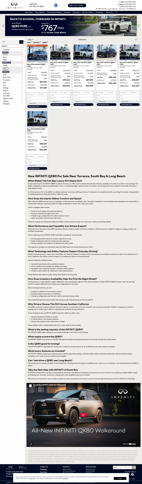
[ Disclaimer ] (130, 34)
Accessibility (18, 482)
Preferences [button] (65, 478)
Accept (120, 478)
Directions (43, 472)
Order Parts (89, 473)
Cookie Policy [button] (32, 478)
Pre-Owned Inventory (69, 471)
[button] (56, 5)
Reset (4, 46)
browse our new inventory (49, 379)
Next (138, 25)
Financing (43, 469)
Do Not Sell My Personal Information (51, 482)
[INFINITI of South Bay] (25, 5)
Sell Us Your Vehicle (76, 5)
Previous (3, 25)
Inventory (66, 467)
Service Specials (90, 471)
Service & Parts (91, 467)
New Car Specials (68, 473)
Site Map (36, 482)
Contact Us (44, 467)
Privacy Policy (27, 482)
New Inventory (67, 469)
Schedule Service (90, 469)
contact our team (64, 379)
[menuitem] (13, 53)
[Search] (21, 42)
